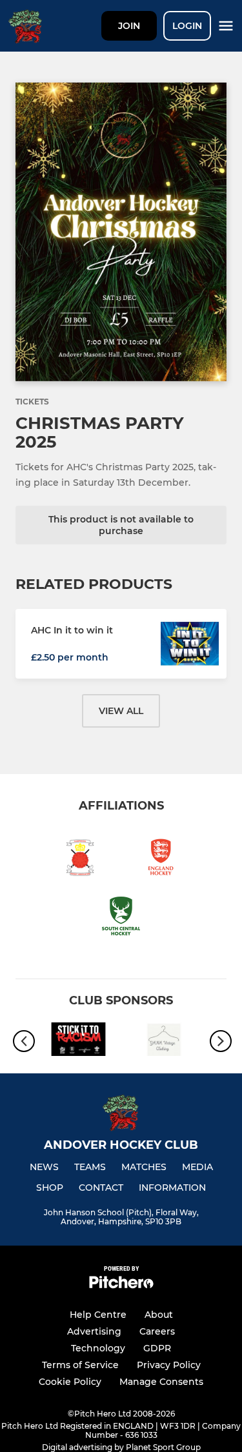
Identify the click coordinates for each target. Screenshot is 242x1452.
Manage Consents (161, 1381)
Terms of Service (80, 1365)
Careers (157, 1331)
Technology (98, 1348)
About (159, 1314)
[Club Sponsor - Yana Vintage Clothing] (164, 1041)
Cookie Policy (70, 1381)
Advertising (94, 1331)
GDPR (157, 1348)
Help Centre (98, 1314)
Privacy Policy (169, 1365)
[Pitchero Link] (121, 1285)
